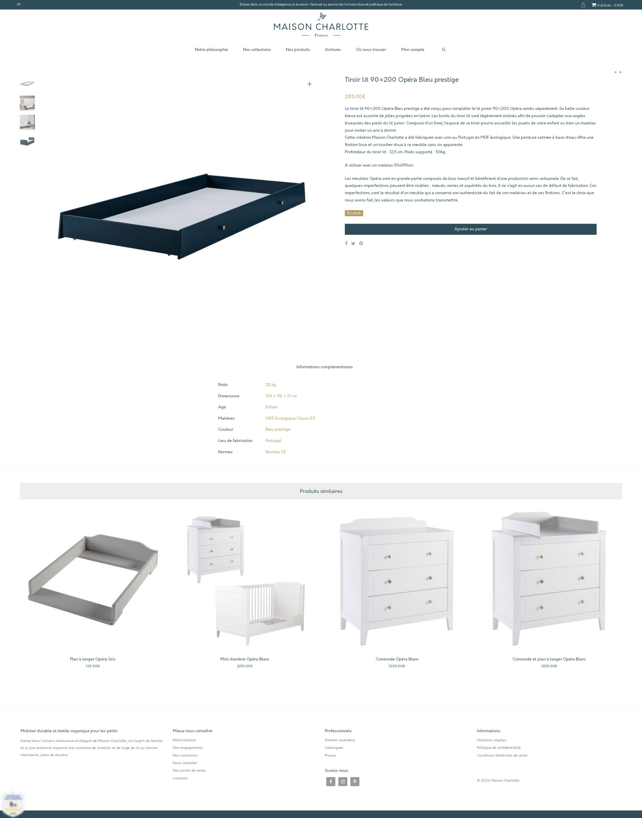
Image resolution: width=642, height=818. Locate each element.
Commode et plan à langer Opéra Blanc (549, 659)
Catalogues (334, 748)
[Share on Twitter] (353, 243)
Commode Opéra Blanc (397, 659)
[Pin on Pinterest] (361, 243)
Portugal (273, 440)
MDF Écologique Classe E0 (290, 418)
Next (310, 212)
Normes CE (276, 452)
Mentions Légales (491, 740)
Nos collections (257, 49)
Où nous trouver (371, 49)
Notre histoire (184, 740)
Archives (333, 49)
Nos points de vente (189, 771)
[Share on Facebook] (346, 243)
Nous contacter (185, 763)
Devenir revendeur (340, 740)
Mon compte (583, 5)
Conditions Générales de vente (502, 756)
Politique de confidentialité (499, 748)
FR (18, 4)
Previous (52, 212)
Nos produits (298, 49)
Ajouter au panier (470, 229)
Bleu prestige (278, 429)
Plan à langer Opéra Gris (93, 659)
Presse (330, 756)
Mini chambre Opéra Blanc (244, 659)
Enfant (272, 407)
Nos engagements (188, 748)
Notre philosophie (211, 49)
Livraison (180, 778)
